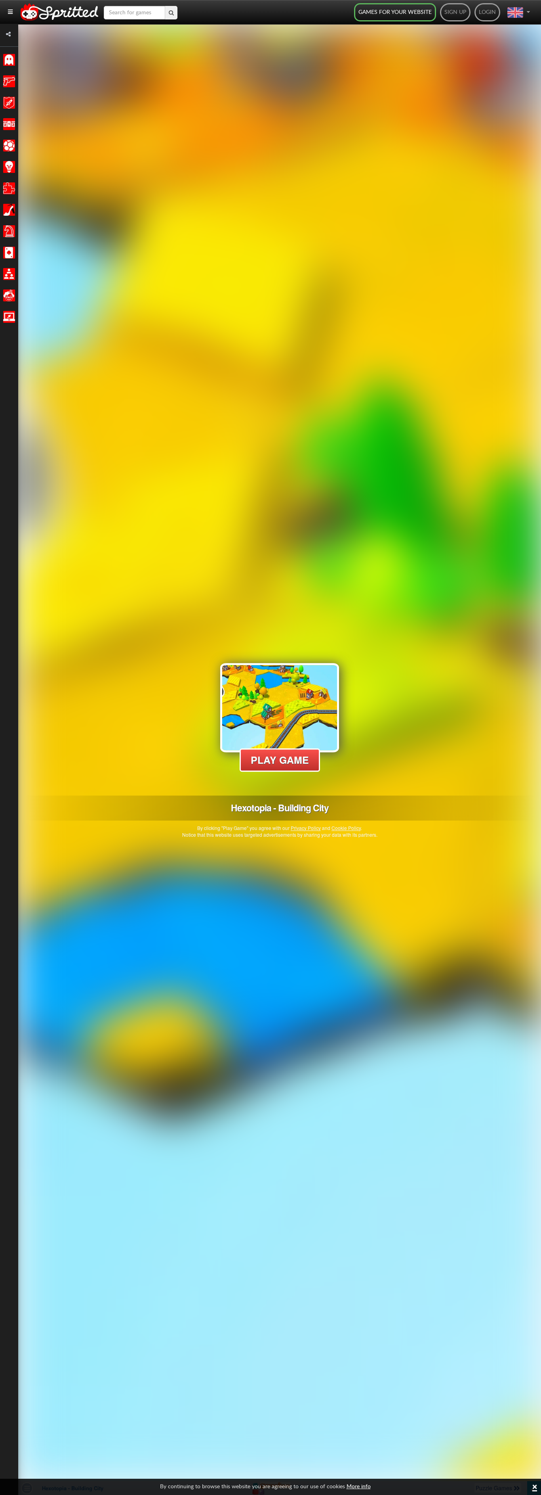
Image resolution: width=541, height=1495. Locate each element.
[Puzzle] (7, 188)
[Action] (7, 81)
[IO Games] (7, 317)
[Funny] (7, 295)
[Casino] (7, 252)
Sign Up (455, 12)
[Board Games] (7, 231)
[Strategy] (7, 167)
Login (487, 12)
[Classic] (7, 60)
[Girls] (7, 210)
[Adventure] (7, 103)
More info (359, 1486)
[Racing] (7, 124)
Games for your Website (395, 12)
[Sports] (7, 145)
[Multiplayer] (7, 274)
